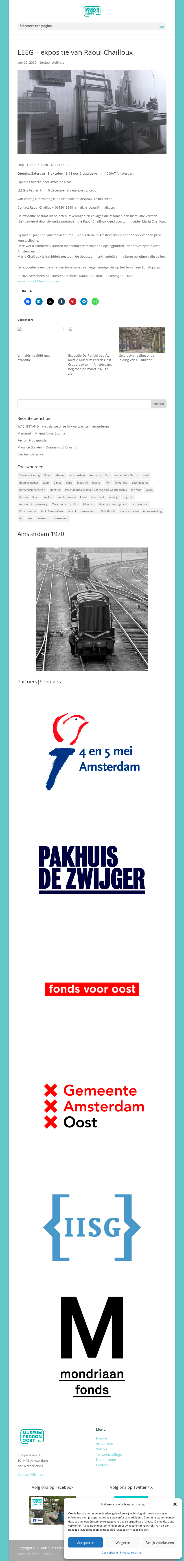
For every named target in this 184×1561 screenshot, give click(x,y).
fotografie (121, 482)
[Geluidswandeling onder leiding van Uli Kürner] (142, 340)
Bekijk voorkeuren (160, 1542)
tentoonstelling (152, 511)
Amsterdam (77, 475)
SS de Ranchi (108, 511)
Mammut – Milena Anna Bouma (41, 433)
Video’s (101, 1449)
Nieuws (101, 1438)
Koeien (23, 497)
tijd (21, 518)
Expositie (82, 482)
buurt (45, 482)
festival (96, 482)
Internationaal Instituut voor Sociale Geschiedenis (96, 490)
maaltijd (113, 497)
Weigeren (123, 1542)
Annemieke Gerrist (127, 475)
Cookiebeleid (110, 1552)
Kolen (35, 497)
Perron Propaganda (32, 440)
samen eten (87, 511)
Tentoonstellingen (110, 1454)
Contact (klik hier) (31, 1474)
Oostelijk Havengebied (113, 504)
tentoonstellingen (53, 62)
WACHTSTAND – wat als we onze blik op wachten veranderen (63, 426)
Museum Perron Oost (65, 504)
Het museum (106, 1459)
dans (69, 482)
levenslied (97, 497)
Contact (102, 1465)
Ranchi (72, 511)
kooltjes (48, 497)
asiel (146, 475)
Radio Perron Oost (51, 511)
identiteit (55, 490)
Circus (57, 482)
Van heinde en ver (31, 454)
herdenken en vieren (32, 490)
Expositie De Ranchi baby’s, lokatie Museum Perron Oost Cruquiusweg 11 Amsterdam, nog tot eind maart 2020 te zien (90, 364)
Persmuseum (27, 511)
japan (149, 490)
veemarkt (43, 518)
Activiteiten (104, 1443)
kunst (83, 497)
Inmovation (45, 1553)
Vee (30, 518)
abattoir (61, 475)
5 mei (47, 475)
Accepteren (85, 1542)
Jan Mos (136, 490)
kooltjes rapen (67, 497)
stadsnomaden (129, 511)
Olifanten (88, 504)
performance (139, 504)
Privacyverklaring (131, 1552)
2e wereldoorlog (29, 475)
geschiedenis (140, 482)
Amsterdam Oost (100, 475)
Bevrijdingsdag (28, 482)
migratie (128, 497)
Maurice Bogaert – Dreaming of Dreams (47, 447)
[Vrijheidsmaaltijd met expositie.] (41, 340)
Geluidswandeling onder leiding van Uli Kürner (137, 357)
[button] (175, 1504)
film (108, 482)
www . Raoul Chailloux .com (38, 281)
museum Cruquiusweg (33, 504)
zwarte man (60, 518)
